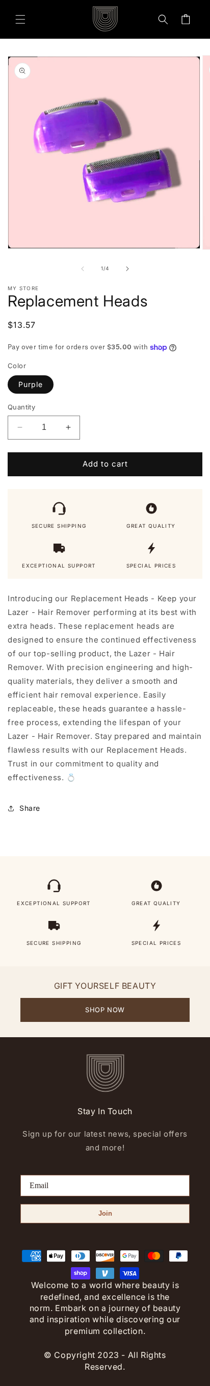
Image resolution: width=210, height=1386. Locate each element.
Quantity (21, 407)
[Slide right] (127, 269)
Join (105, 1213)
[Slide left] (82, 269)
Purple (30, 384)
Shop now (105, 1010)
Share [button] (29, 808)
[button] (20, 19)
